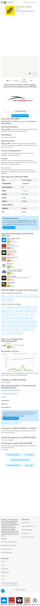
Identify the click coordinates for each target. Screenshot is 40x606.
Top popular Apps (25, 533)
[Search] (37, 2)
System (4, 300)
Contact (3, 561)
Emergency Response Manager (14, 270)
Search (17, 314)
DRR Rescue (10, 244)
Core (22, 329)
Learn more (33, 224)
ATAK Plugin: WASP (12, 251)
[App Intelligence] (3, 591)
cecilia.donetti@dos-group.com (9, 393)
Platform (4, 322)
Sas (13, 296)
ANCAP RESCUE (11, 282)
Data (23, 307)
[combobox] (29, 2)
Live (4, 318)
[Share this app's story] (30, 73)
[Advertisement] (20, 35)
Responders (25, 318)
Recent (13, 318)
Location (11, 329)
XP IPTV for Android (6, 549)
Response (27, 311)
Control (24, 296)
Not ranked (25, 194)
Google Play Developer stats (28, 526)
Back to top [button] (36, 592)
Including (4, 326)
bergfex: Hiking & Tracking (13, 238)
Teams (18, 318)
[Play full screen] (35, 73)
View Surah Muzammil (6, 552)
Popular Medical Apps (13, 465)
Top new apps (29, 454)
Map (35, 307)
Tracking (34, 311)
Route (31, 314)
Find (15, 322)
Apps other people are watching (20, 460)
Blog (2, 579)
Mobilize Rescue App (12, 257)
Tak (22, 314)
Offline (8, 318)
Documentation (5, 568)
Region (13, 333)
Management (5, 311)
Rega (8, 343)
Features (29, 326)
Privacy (3, 565)
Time (11, 311)
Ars (8, 296)
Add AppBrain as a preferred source (12, 423)
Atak (17, 311)
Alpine (3, 296)
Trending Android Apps (26, 529)
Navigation (17, 326)
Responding (33, 322)
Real (31, 318)
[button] (20, 400)
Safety (20, 322)
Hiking (8, 307)
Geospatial (10, 326)
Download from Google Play (20, 115)
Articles (3, 576)
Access (22, 311)
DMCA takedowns (5, 572)
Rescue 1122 (10, 263)
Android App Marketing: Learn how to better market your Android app (9, 584)
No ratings (24, 190)
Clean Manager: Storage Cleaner (9, 545)
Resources (26, 322)
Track (23, 326)
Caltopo (27, 329)
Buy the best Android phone (27, 537)
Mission (19, 296)
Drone (27, 314)
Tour (32, 329)
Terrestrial (30, 296)
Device (34, 326)
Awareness (4, 329)
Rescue (36, 296)
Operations (10, 300)
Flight (18, 307)
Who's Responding (11, 276)
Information (5, 314)
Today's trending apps (13, 454)
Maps (13, 307)
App (3, 307)
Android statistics (25, 522)
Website (3, 397)
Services (11, 314)
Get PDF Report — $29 (9, 227)
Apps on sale (29, 465)
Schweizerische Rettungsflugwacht (12, 340)
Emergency (29, 307)
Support (17, 329)
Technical (19, 333)
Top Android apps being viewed (8, 542)
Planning (10, 322)
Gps (9, 333)
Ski (3, 333)
